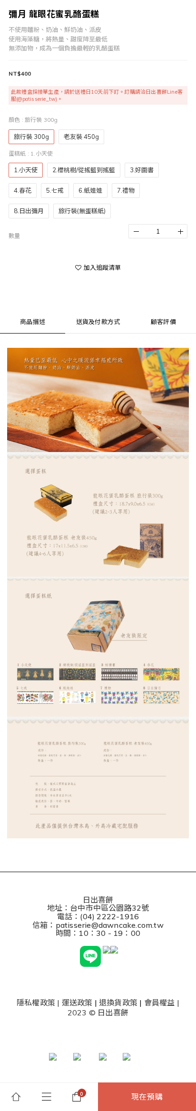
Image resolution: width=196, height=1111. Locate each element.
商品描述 (32, 321)
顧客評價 (163, 321)
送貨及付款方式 (98, 321)
